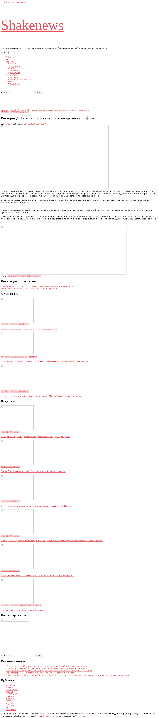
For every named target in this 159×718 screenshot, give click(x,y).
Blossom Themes (50, 716)
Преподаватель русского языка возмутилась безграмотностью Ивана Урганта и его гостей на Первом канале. (52, 540)
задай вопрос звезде (20, 79)
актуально (15, 77)
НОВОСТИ (11, 68)
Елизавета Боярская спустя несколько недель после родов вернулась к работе (37, 575)
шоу (8, 59)
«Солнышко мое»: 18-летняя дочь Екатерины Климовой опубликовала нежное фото (47, 666)
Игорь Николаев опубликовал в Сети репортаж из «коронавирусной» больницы (45, 668)
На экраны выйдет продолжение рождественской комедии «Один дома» (35, 436)
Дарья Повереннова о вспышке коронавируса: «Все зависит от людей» (41, 673)
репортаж (15, 73)
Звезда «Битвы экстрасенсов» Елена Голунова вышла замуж (29, 329)
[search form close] (2, 90)
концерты (15, 84)
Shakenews (32, 25)
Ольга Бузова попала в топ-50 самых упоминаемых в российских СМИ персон (37, 506)
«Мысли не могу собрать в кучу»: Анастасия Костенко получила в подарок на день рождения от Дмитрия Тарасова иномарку (67, 675)
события (14, 70)
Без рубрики (12, 690)
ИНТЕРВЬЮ (11, 75)
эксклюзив (15, 66)
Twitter (9, 57)
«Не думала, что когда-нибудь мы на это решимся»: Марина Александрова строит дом (41, 396)
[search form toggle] (2, 88)
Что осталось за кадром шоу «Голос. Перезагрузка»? (25, 610)
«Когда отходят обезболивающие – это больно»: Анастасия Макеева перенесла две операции (44, 361)
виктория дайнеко (17, 276)
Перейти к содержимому (13, 2)
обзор (13, 64)
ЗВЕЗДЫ (10, 61)
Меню (5, 53)
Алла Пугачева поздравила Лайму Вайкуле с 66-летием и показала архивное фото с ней (49, 671)
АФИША (10, 81)
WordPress (80, 716)
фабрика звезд (34, 276)
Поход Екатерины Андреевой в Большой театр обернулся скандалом (33, 471)
